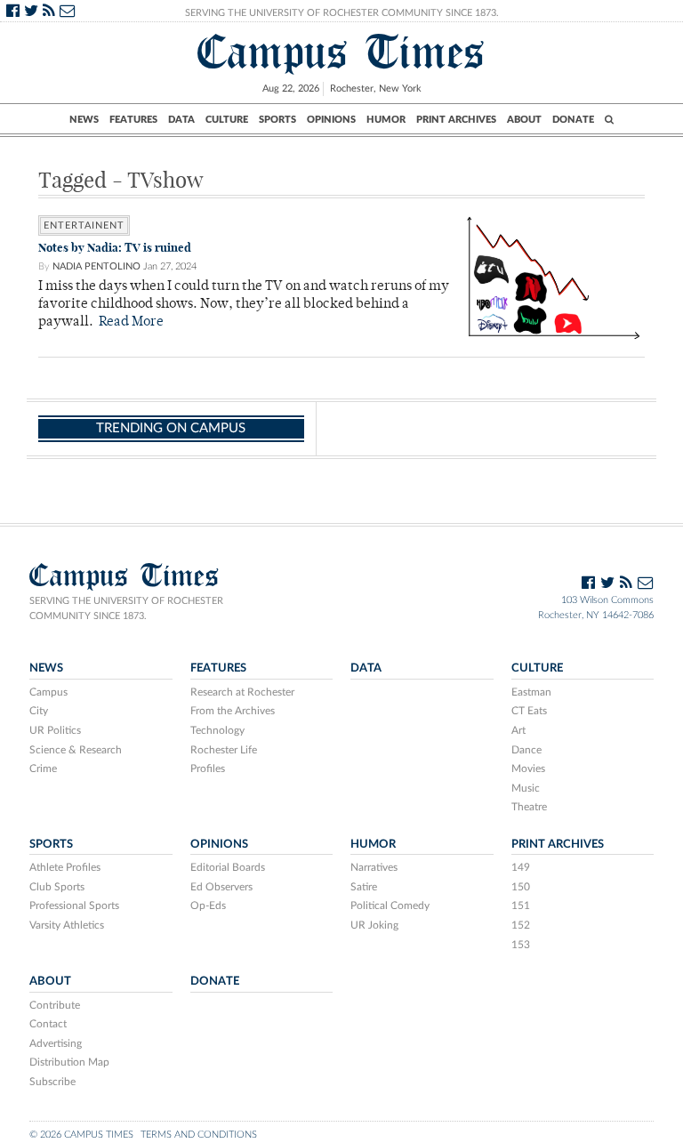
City (38, 710)
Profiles (207, 768)
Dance (526, 750)
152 (520, 925)
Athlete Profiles (64, 867)
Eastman (531, 692)
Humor (386, 120)
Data (181, 120)
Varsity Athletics (66, 925)
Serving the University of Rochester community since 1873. (126, 608)
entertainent (84, 225)
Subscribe (52, 1081)
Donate (573, 120)
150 (520, 886)
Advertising (55, 1043)
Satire (363, 886)
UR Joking (374, 925)
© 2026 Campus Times (81, 1134)
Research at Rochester (242, 692)
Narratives (374, 867)
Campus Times (341, 52)
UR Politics (55, 730)
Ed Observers (221, 886)
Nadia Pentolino (96, 266)
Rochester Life (223, 750)
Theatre (529, 806)
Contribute (54, 1005)
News (84, 120)
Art (518, 730)
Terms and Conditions (199, 1134)
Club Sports (56, 886)
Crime (43, 768)
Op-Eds (208, 905)
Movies (528, 768)
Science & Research (75, 750)
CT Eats (529, 710)
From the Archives (232, 710)
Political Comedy (390, 905)
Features (133, 120)
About (524, 120)
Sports (277, 120)
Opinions (331, 120)
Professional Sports (74, 905)
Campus (48, 692)
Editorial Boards (227, 867)
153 (520, 944)
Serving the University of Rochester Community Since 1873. (342, 13)
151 (520, 905)
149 (520, 867)
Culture (226, 120)
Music (525, 788)
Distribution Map (69, 1062)
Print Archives (456, 120)
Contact (48, 1023)
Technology (217, 730)
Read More (131, 322)
